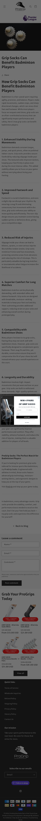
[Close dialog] (39, 397)
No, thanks (27, 422)
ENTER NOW (27, 417)
